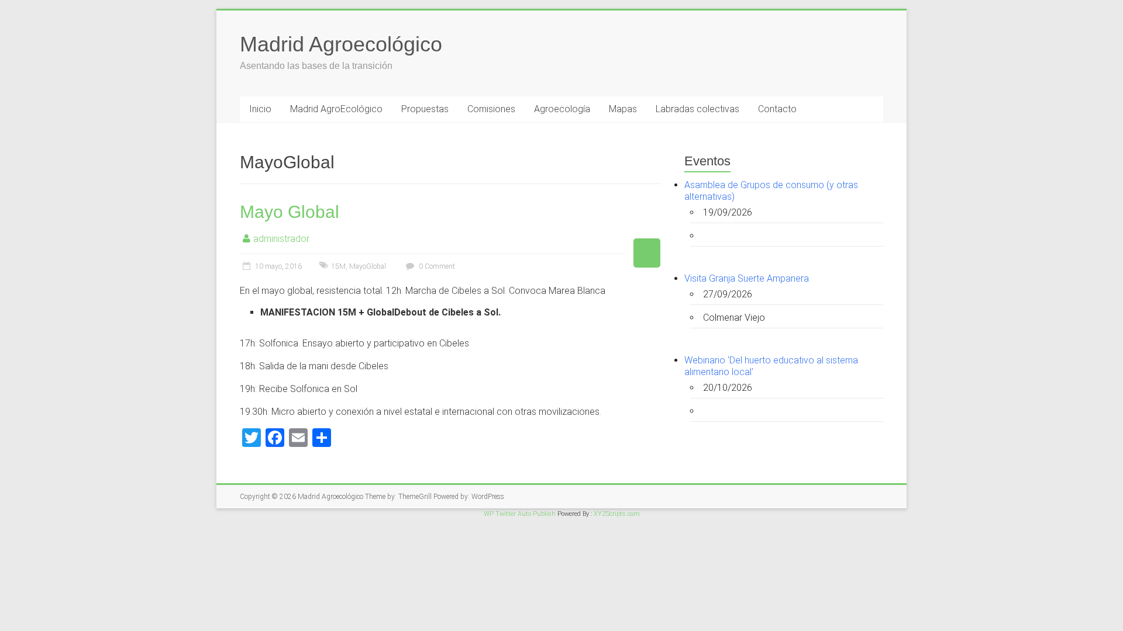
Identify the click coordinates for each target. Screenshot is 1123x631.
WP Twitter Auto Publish (520, 514)
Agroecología (562, 109)
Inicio (260, 109)
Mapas (623, 109)
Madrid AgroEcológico (336, 109)
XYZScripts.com (617, 514)
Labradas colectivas (697, 109)
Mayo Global (289, 211)
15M (338, 266)
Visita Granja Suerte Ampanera (746, 278)
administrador (281, 238)
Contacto (777, 109)
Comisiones (491, 109)
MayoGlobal (367, 266)
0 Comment (436, 266)
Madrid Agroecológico (341, 44)
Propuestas (425, 109)
